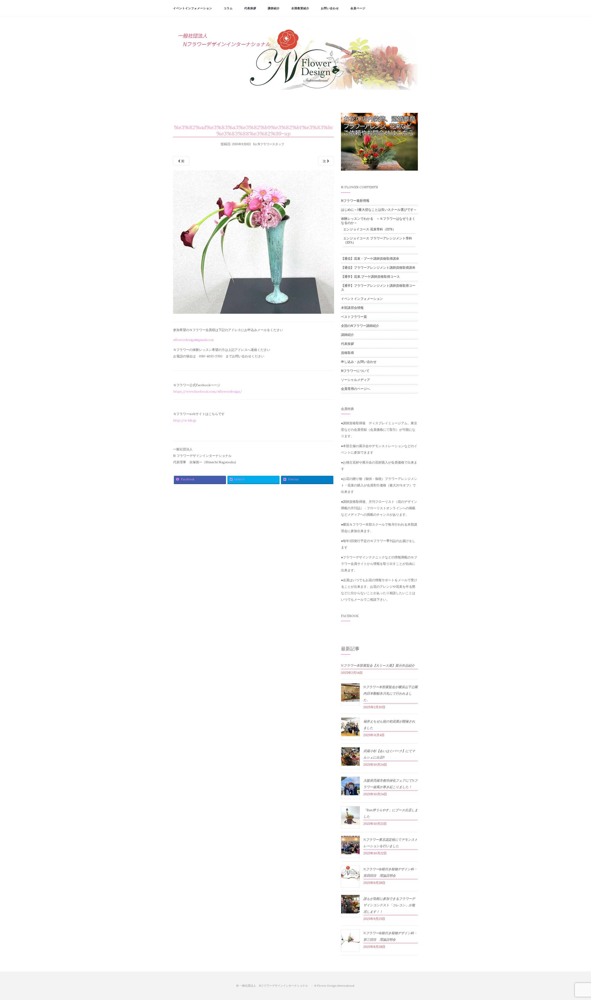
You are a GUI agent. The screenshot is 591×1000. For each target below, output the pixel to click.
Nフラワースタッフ (271, 144)
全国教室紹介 (300, 8)
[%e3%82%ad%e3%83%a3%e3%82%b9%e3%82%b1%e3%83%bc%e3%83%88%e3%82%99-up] (253, 243)
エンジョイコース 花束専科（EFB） (369, 229)
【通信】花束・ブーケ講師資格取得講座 (370, 258)
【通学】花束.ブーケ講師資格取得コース (370, 276)
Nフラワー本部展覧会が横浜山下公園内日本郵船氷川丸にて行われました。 (390, 693)
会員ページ (357, 8)
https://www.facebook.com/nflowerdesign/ (207, 391)
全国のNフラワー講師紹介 (360, 326)
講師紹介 (274, 8)
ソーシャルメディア (355, 380)
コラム (228, 8)
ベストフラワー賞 (354, 317)
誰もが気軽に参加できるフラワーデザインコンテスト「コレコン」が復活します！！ (389, 905)
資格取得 (347, 353)
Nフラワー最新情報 (355, 201)
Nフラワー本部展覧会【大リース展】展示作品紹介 (378, 665)
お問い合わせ (330, 8)
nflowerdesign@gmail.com (193, 340)
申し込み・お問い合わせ (359, 362)
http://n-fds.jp (184, 420)
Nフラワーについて (355, 371)
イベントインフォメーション (192, 8)
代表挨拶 (250, 8)
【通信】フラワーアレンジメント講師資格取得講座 (378, 267)
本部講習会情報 (352, 308)
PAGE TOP (574, 966)
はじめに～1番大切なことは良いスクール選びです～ (379, 210)
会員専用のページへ (355, 389)
